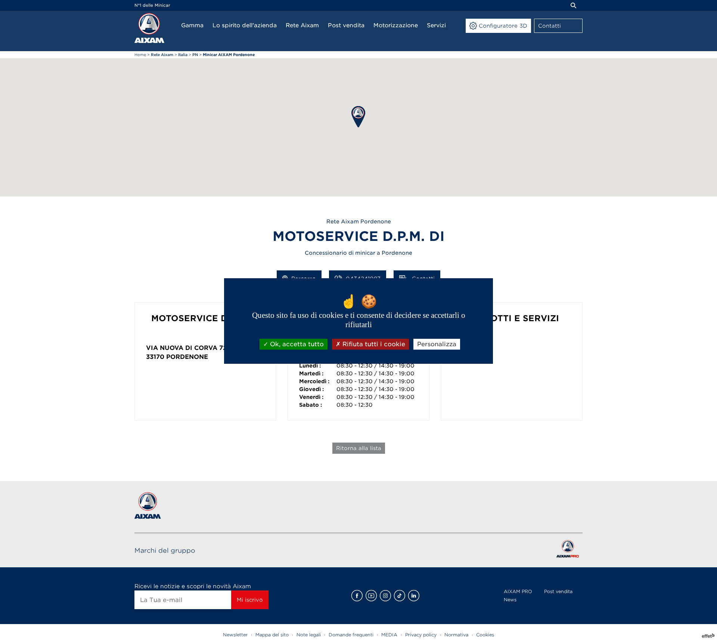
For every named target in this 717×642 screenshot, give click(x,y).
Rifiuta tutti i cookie (373, 344)
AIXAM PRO (518, 591)
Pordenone (187, 356)
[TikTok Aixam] (399, 595)
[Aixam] (149, 28)
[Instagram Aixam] (385, 595)
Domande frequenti (351, 635)
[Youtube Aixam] (371, 595)
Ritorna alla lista (358, 448)
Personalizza (436, 344)
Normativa (456, 635)
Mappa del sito (272, 635)
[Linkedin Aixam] (413, 595)
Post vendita (558, 591)
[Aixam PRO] (567, 550)
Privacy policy (421, 635)
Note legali (309, 635)
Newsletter (235, 635)
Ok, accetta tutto (296, 344)
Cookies (485, 635)
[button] (358, 116)
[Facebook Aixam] (357, 595)
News (510, 599)
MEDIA (389, 635)
